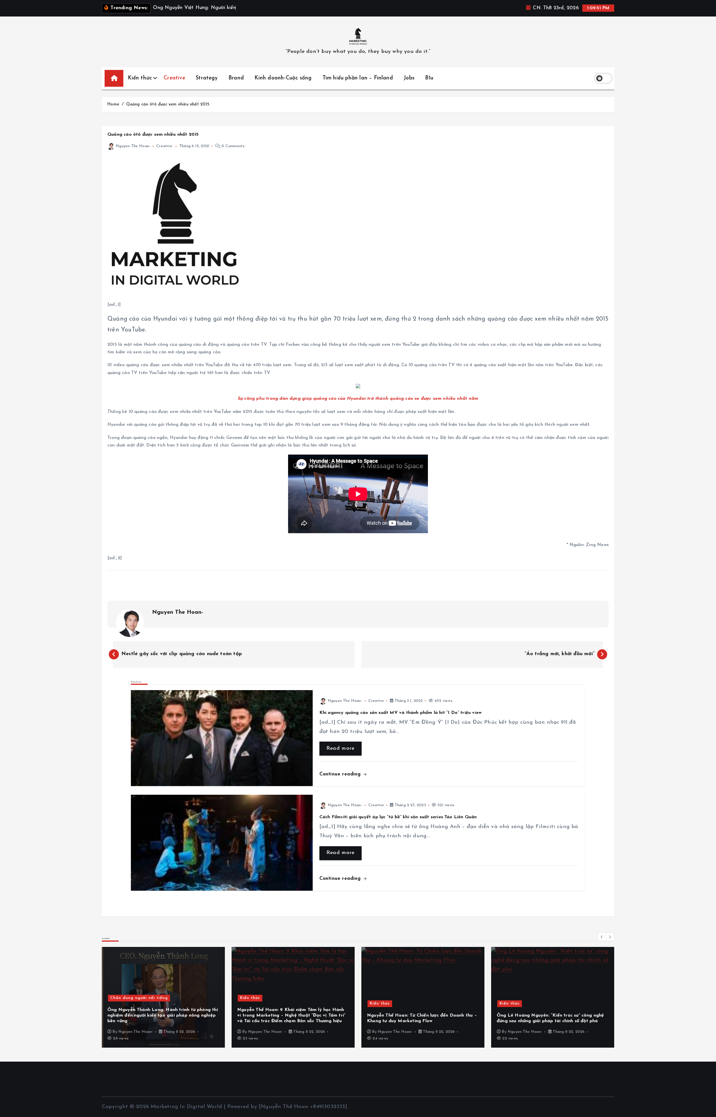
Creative (174, 78)
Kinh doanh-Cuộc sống (283, 78)
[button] (602, 937)
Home (113, 104)
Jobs (409, 78)
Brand (236, 78)
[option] (163, 997)
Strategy (207, 78)
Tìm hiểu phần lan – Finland (357, 78)
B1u (429, 78)
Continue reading (340, 774)
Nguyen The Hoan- (133, 146)
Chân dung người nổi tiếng (139, 998)
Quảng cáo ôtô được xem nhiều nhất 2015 (167, 104)
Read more (340, 748)
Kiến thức (140, 78)
